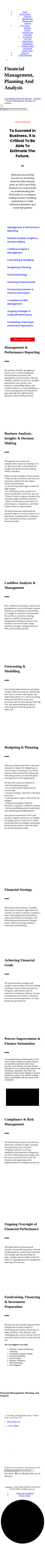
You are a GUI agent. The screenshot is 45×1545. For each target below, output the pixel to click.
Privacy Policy (25, 1496)
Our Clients (25, 26)
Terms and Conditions (25, 1493)
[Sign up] (32, 1470)
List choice (9, 1473)
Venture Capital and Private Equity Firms (27, 48)
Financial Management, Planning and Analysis (27, 19)
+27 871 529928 (12, 1426)
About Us (25, 53)
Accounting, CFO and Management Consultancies (27, 40)
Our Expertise (25, 14)
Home (25, 12)
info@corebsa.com (13, 1422)
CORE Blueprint (25, 55)
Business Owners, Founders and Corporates (27, 31)
